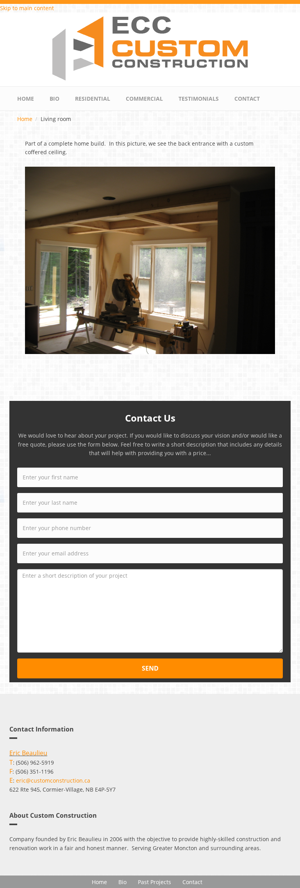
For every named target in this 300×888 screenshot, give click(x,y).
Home (25, 98)
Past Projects (154, 882)
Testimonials (199, 98)
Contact (247, 98)
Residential (92, 98)
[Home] (150, 48)
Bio (54, 98)
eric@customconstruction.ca (53, 780)
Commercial (144, 98)
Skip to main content (27, 8)
